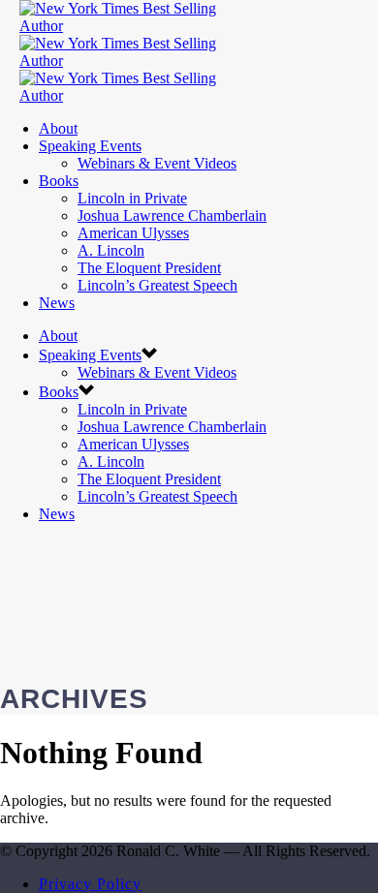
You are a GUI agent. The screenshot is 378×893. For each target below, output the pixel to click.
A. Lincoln (111, 250)
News (57, 302)
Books (59, 180)
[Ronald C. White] (135, 60)
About (58, 128)
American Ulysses (133, 233)
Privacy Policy (90, 884)
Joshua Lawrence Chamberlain (172, 215)
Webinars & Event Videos (157, 163)
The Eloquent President (149, 268)
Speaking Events (90, 146)
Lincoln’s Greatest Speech (157, 285)
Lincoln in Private (132, 198)
